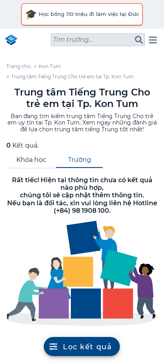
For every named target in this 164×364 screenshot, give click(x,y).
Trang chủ (18, 66)
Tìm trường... (72, 39)
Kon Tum (50, 66)
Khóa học (31, 160)
